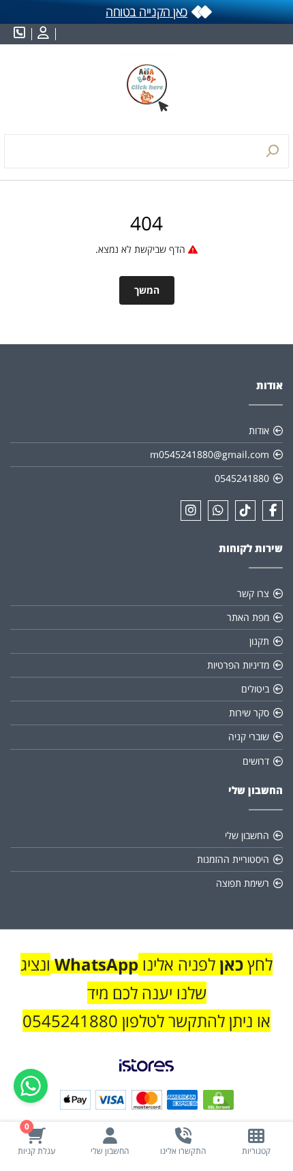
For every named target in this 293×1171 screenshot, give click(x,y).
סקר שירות (249, 712)
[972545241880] (218, 510)
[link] (146, 1076)
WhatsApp (96, 964)
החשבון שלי (247, 835)
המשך (146, 290)
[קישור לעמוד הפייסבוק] (272, 510)
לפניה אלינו (176, 964)
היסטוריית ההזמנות (233, 859)
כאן (229, 964)
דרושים (256, 761)
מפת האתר (248, 617)
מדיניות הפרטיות (238, 664)
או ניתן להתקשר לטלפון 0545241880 (146, 1020)
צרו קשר (253, 593)
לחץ (258, 964)
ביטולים (255, 688)
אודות (259, 430)
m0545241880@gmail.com (209, 454)
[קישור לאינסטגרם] (191, 510)
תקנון (259, 641)
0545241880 (242, 478)
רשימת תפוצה (242, 883)
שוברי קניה (248, 736)
